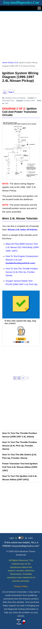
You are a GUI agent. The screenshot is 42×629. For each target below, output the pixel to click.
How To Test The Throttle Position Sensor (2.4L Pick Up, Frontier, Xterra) (22, 272)
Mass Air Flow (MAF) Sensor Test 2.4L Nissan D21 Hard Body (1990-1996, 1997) (22, 247)
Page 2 (11, 92)
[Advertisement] (21, 35)
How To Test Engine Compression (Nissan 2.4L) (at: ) (22, 259)
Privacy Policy (21, 586)
